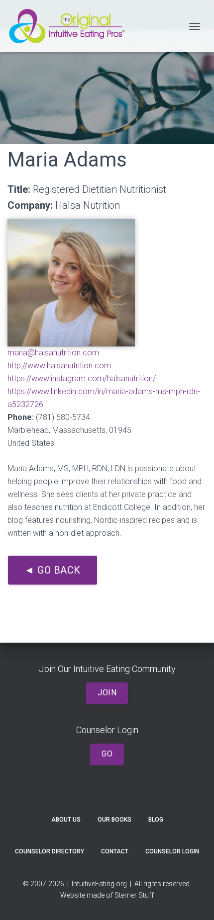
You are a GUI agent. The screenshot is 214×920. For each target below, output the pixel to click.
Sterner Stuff (134, 895)
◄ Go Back (52, 570)
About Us (66, 819)
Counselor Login (172, 851)
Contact (114, 851)
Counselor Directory (49, 851)
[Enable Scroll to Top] (194, 900)
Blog (155, 819)
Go (107, 753)
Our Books (114, 819)
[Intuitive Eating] (70, 26)
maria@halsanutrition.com (53, 352)
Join (107, 692)
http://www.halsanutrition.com (59, 365)
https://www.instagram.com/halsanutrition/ (81, 378)
